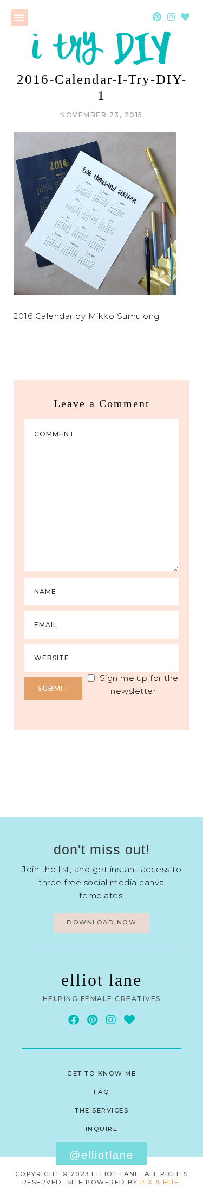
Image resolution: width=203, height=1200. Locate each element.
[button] (19, 17)
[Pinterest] (157, 17)
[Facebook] (73, 1020)
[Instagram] (171, 17)
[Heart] (185, 17)
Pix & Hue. (160, 1182)
